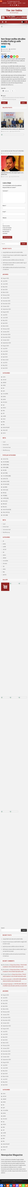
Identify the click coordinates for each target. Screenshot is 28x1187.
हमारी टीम (19, 3)
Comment (5, 190)
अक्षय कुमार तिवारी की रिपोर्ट (15, 131)
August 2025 (6, 312)
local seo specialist (7, 979)
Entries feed (6, 444)
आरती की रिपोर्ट (13, 49)
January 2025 (6, 331)
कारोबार (4, 385)
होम (3, 541)
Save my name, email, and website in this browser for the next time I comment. (7, 229)
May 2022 (5, 365)
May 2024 (5, 354)
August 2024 (6, 345)
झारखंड (4, 396)
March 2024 (5, 359)
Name (4, 205)
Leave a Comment (6, 51)
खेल (3, 388)
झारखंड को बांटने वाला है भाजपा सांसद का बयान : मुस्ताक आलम (24, 102)
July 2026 (5, 281)
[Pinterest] (11, 56)
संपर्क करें (14, 3)
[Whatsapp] (14, 56)
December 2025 (6, 300)
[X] (5, 56)
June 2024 (5, 351)
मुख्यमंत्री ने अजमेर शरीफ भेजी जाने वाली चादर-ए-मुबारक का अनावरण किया (5, 102)
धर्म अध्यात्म (5, 402)
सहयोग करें (9, 3)
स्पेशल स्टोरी (5, 430)
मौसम (4, 410)
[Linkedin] (8, 56)
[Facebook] (2, 56)
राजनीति (4, 416)
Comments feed (7, 447)
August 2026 (6, 278)
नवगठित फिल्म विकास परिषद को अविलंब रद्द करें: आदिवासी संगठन (12, 129)
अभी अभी (4, 379)
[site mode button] (22, 22)
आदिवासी (4, 382)
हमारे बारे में (4, 3)
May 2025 (5, 320)
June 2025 (5, 317)
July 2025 (5, 314)
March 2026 (5, 292)
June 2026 (5, 284)
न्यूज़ (3, 405)
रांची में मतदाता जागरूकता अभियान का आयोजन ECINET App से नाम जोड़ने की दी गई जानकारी (14, 263)
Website (4, 217)
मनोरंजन (3, 46)
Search (2, 928)
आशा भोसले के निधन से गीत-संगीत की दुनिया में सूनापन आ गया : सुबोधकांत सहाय (12, 173)
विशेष (4, 421)
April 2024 (5, 357)
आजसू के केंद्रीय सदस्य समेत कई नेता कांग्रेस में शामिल (13, 252)
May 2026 (5, 286)
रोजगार (4, 419)
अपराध (4, 377)
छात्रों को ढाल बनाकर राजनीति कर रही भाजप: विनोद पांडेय (13, 260)
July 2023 (5, 362)
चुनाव (4, 391)
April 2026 (5, 289)
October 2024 (6, 340)
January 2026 (6, 298)
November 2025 (6, 303)
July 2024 (5, 348)
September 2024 (7, 342)
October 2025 (6, 306)
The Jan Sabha (14, 10)
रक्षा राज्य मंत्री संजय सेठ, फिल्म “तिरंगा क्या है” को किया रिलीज (12, 151)
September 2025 (7, 309)
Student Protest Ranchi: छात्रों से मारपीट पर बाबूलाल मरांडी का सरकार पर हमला (15, 256)
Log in (24, 3)
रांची (3, 413)
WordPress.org (6, 450)
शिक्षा (4, 424)
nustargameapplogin (8, 983)
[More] (17, 56)
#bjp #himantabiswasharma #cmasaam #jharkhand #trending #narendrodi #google (13, 98)
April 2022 (5, 368)
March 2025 (5, 326)
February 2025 (6, 328)
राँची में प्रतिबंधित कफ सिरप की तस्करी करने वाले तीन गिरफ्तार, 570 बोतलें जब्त (14, 268)
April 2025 (5, 323)
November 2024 (6, 337)
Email (4, 211)
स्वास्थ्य (4, 433)
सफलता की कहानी (6, 427)
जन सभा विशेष (5, 393)
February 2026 (6, 295)
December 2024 (6, 334)
